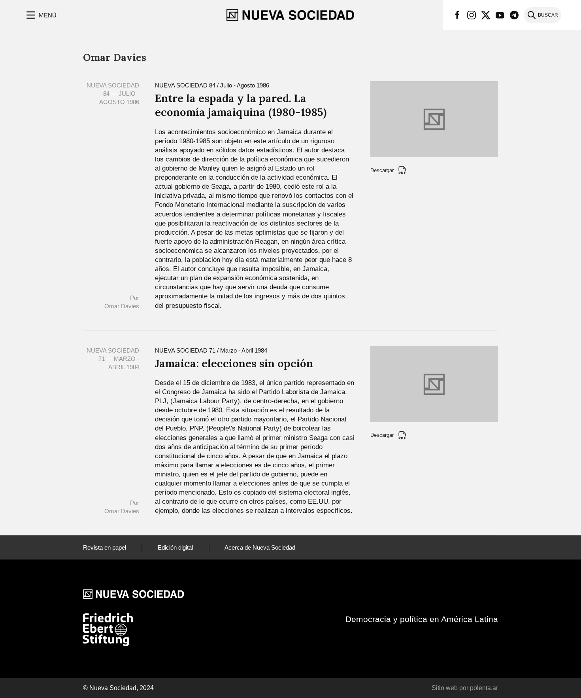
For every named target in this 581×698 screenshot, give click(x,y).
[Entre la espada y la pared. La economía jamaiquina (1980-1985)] (434, 118)
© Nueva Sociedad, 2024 (118, 688)
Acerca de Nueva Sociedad (259, 547)
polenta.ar (484, 688)
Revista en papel (104, 547)
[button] (40, 15)
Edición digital (175, 547)
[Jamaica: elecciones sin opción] (434, 383)
